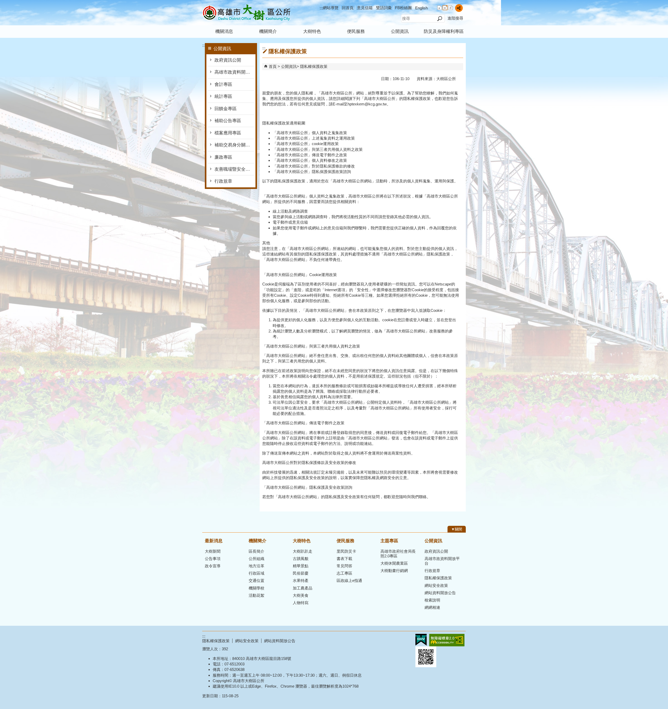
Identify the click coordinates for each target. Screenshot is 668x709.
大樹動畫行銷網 (394, 570)
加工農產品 (302, 588)
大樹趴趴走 (302, 551)
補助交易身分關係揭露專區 (234, 144)
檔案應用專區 (227, 132)
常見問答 (344, 566)
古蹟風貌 (300, 558)
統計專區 (223, 96)
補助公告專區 (227, 120)
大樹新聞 (212, 551)
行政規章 (223, 181)
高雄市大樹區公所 (246, 12)
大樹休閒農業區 (394, 563)
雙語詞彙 (384, 7)
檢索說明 (432, 600)
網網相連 (432, 607)
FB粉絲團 (403, 7)
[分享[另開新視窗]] (459, 8)
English (421, 8)
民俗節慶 (300, 573)
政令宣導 (212, 566)
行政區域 (256, 573)
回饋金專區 (225, 108)
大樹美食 (300, 595)
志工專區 (344, 573)
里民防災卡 (346, 551)
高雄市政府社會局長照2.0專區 (398, 553)
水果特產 (300, 580)
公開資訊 (400, 31)
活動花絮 (256, 595)
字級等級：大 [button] (450, 7)
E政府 (421, 640)
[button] (439, 18)
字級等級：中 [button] (445, 7)
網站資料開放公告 (440, 593)
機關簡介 (268, 31)
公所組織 (256, 558)
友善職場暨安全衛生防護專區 (234, 169)
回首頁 (348, 7)
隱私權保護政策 (313, 66)
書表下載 (344, 558)
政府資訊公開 (227, 60)
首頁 (273, 66)
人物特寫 (300, 602)
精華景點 (300, 566)
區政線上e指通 (349, 580)
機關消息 (224, 31)
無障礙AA (446, 640)
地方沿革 (256, 566)
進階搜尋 (455, 18)
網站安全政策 (436, 585)
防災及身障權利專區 (444, 31)
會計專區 (223, 84)
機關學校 (256, 588)
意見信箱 (365, 7)
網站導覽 (330, 7)
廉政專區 (223, 157)
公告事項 (212, 558)
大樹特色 (312, 31)
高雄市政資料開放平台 (234, 72)
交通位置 (256, 580)
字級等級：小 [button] (439, 7)
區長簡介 (256, 551)
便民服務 (356, 31)
